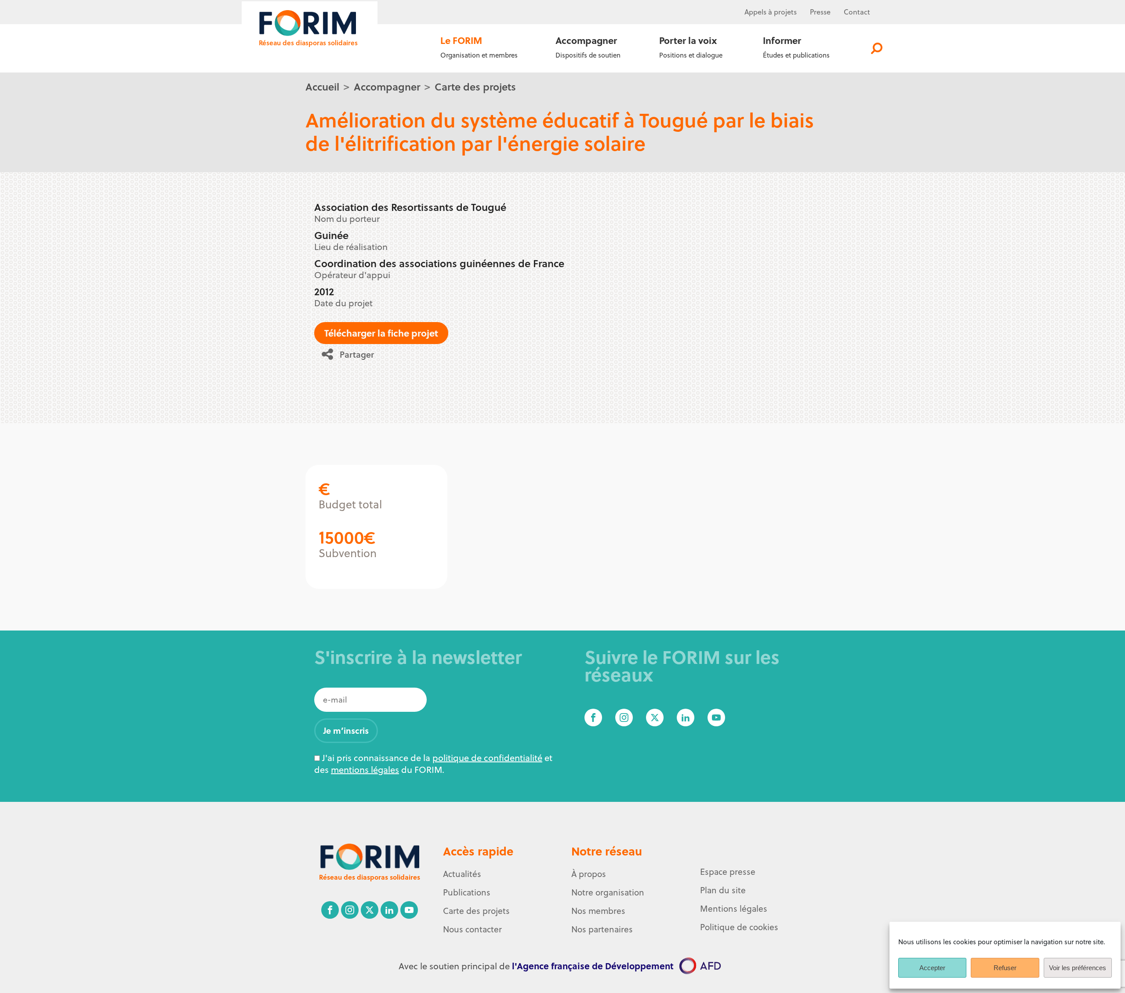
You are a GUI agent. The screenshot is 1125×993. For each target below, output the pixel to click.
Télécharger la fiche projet (381, 333)
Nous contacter (472, 929)
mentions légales (365, 769)
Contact (857, 12)
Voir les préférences (1077, 967)
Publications (466, 892)
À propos (588, 874)
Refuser (1005, 967)
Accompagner (387, 86)
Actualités (462, 874)
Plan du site (723, 890)
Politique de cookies (739, 927)
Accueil (322, 86)
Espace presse (727, 872)
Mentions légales (733, 908)
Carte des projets (475, 86)
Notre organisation (607, 892)
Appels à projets (770, 12)
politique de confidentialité (487, 757)
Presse (820, 12)
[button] (351, 354)
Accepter (932, 967)
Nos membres (598, 911)
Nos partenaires (602, 929)
